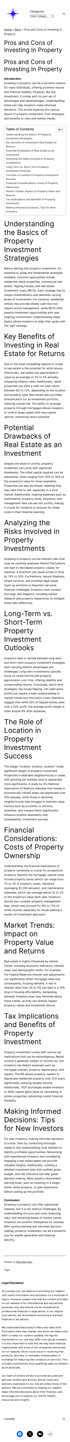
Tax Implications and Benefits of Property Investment (30, 201)
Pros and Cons (24, 1261)
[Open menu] (64, 14)
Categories (37, 11)
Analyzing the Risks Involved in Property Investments (30, 160)
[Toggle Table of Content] (58, 129)
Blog (18, 29)
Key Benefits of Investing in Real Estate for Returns (31, 144)
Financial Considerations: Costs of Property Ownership (32, 185)
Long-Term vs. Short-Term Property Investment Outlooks (27, 168)
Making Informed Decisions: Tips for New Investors (31, 209)
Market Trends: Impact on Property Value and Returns (33, 193)
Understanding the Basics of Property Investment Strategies (28, 136)
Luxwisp (9, 1418)
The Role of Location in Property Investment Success (32, 177)
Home (8, 29)
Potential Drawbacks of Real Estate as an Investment (30, 152)
